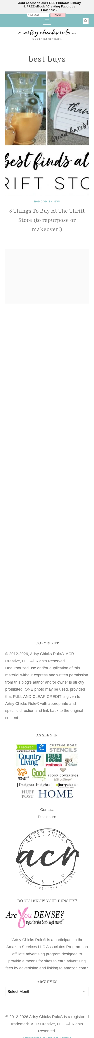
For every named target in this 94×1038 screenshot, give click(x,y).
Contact (47, 809)
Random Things (47, 201)
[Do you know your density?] (47, 918)
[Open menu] (47, 20)
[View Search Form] (86, 21)
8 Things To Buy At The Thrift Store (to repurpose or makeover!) (47, 220)
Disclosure (47, 817)
